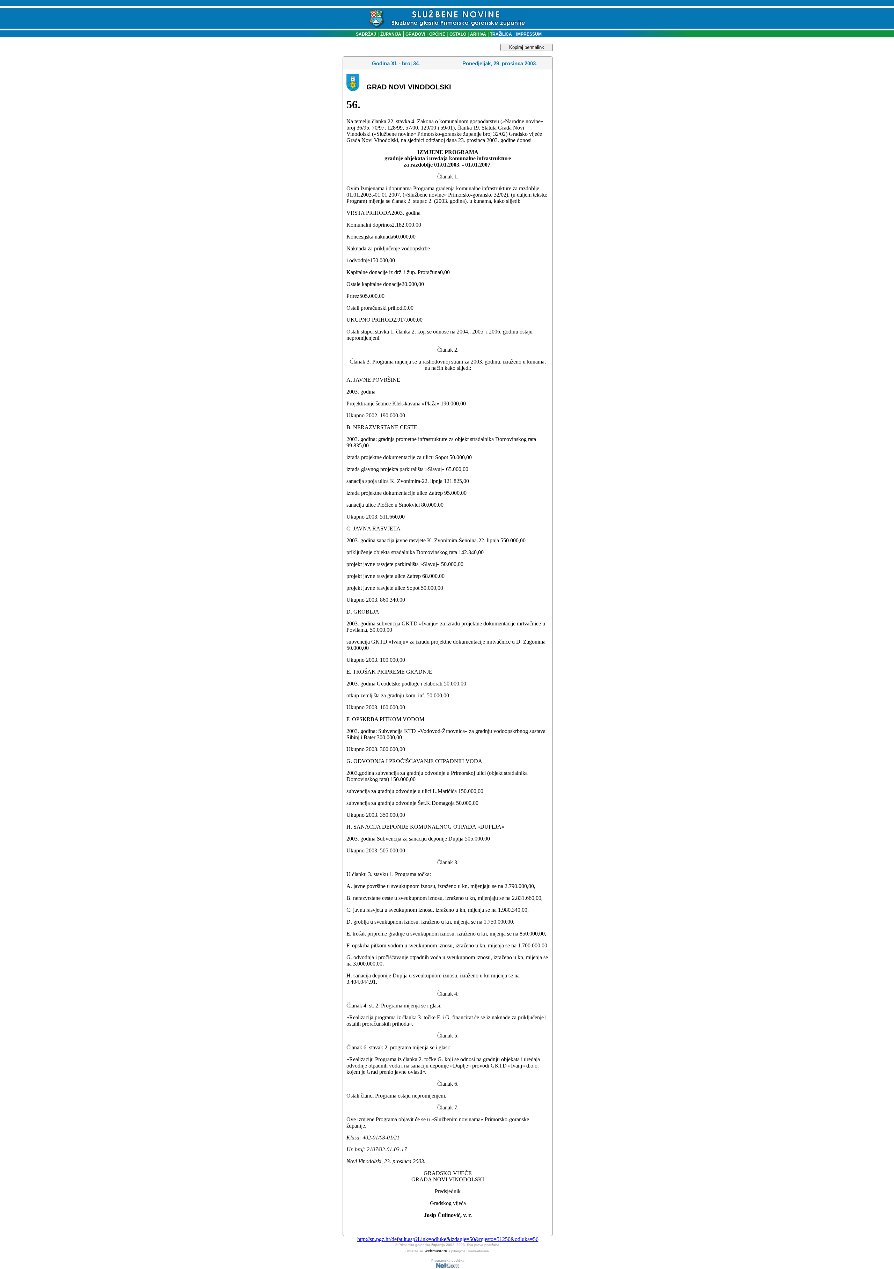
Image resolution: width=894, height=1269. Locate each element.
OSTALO (457, 34)
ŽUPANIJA (390, 34)
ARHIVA (477, 34)
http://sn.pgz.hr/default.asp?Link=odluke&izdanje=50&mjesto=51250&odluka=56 (447, 1239)
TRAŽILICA (500, 34)
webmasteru (436, 1251)
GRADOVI (415, 34)
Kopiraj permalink (526, 47)
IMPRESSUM (529, 34)
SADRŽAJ (364, 34)
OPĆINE (437, 34)
